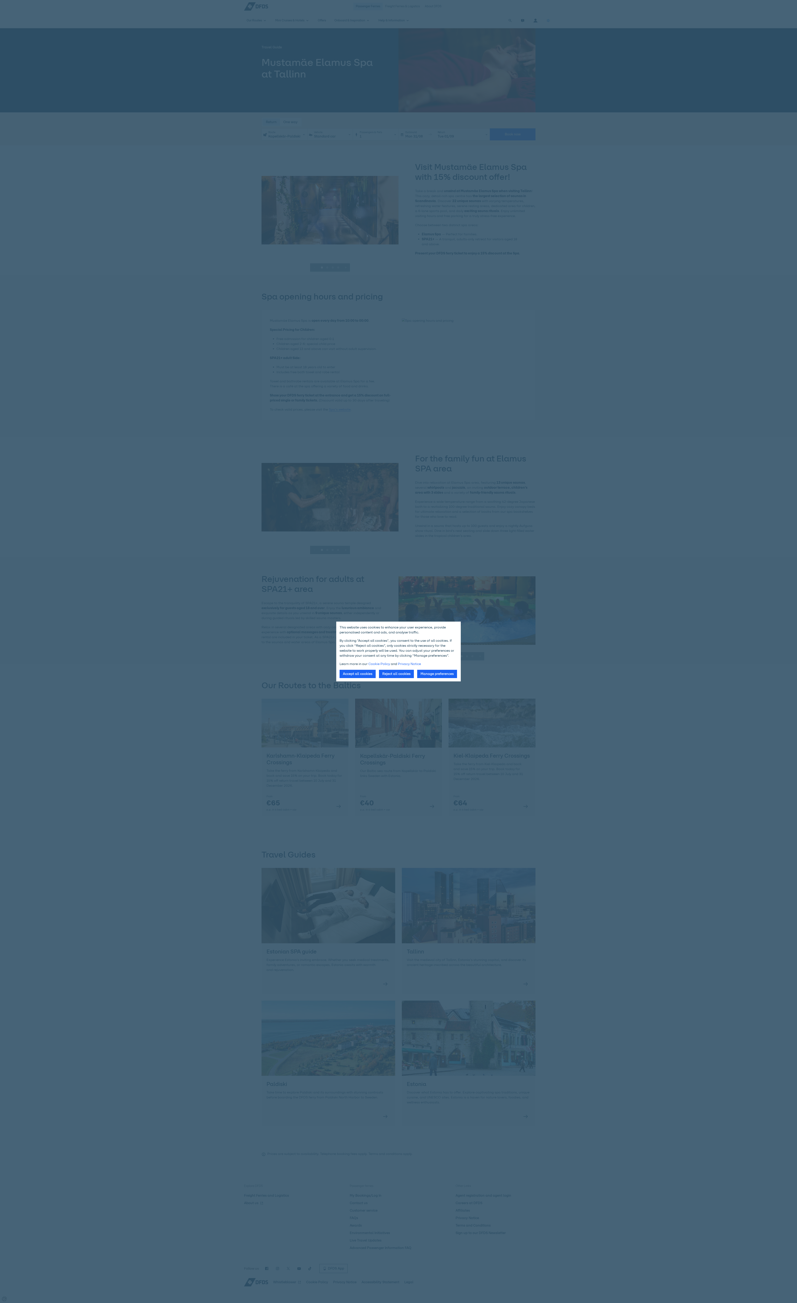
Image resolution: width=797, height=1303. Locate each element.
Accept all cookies (357, 674)
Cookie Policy (379, 664)
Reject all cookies (396, 674)
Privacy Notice (409, 664)
